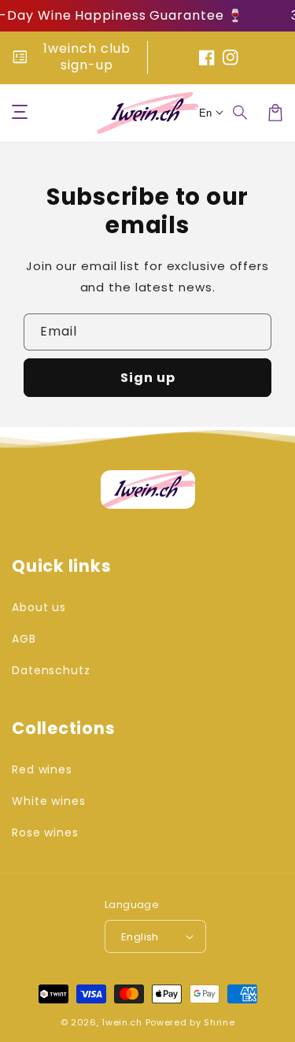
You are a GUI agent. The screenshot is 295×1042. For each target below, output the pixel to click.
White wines (49, 801)
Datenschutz (51, 670)
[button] (240, 112)
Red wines (42, 769)
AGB (24, 639)
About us (39, 607)
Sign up (147, 378)
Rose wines (45, 832)
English (140, 936)
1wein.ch (121, 1022)
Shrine (219, 1022)
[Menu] (19, 112)
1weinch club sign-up (87, 56)
